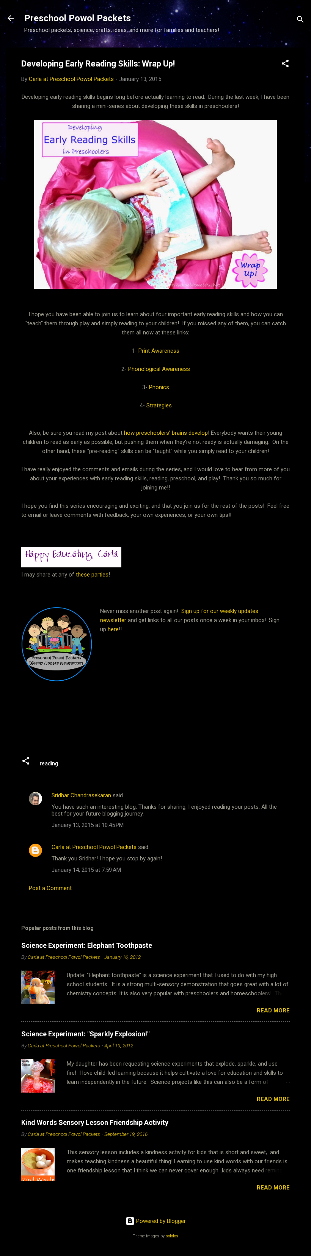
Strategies (159, 405)
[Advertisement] (159, 722)
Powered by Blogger (160, 1221)
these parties (91, 574)
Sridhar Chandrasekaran (81, 795)
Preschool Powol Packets (77, 18)
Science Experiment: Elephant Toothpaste (86, 945)
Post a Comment (50, 888)
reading (49, 763)
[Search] (300, 20)
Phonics (159, 387)
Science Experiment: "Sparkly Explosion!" (85, 1034)
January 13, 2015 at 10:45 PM (88, 825)
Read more (273, 1010)
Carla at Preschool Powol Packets (94, 847)
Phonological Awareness (159, 369)
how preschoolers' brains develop (166, 432)
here (113, 629)
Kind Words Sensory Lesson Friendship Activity (94, 1122)
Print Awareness (158, 350)
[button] (285, 65)
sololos (172, 1236)
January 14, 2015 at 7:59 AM (86, 869)
